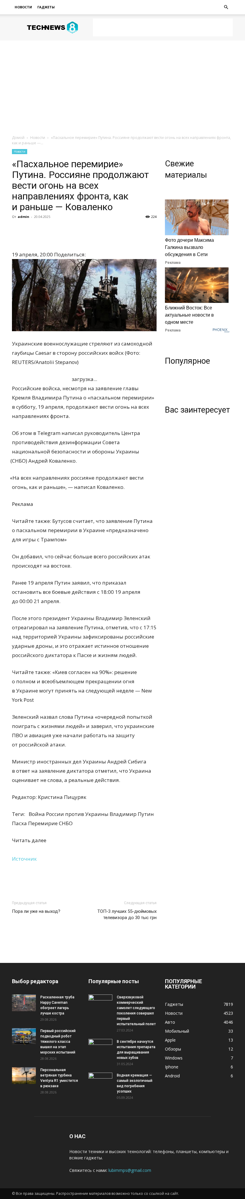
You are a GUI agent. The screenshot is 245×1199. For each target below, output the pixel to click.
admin (23, 216)
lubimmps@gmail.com (129, 1170)
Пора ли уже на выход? (36, 911)
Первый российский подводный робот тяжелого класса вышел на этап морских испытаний (58, 1041)
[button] (226, 7)
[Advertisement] (163, 27)
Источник (24, 858)
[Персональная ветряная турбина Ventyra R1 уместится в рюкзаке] (24, 1075)
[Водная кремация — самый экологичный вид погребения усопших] (100, 1081)
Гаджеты (46, 7)
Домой (18, 137)
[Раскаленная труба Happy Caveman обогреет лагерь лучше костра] (24, 1002)
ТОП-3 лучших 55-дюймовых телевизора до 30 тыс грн (127, 914)
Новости (23, 7)
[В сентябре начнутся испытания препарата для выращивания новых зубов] (100, 1047)
